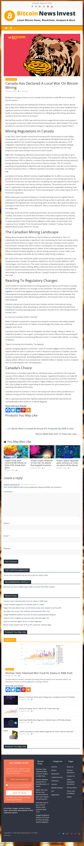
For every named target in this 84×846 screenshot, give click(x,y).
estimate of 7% (11, 203)
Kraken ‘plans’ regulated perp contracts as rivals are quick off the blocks (67, 463)
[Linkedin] (18, 410)
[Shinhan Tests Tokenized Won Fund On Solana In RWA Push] (42, 645)
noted (7, 334)
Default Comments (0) (12, 484)
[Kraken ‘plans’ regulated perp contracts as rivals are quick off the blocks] (67, 446)
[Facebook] (8, 410)
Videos (69, 797)
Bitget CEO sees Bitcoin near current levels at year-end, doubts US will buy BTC (33, 608)
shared (71, 321)
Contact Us (71, 776)
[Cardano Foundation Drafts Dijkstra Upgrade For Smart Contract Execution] (11, 731)
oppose (28, 291)
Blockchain (55, 774)
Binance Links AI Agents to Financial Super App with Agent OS (26, 618)
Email (7, 536)
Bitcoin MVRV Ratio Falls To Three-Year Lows (57, 434)
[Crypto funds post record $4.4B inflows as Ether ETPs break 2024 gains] (16, 446)
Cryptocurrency (11, 79)
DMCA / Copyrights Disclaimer (71, 781)
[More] (28, 410)
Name (7, 523)
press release (38, 354)
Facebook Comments (28, 484)
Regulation (9, 669)
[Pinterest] (23, 410)
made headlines (44, 176)
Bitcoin (53, 770)
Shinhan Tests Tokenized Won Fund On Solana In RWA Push (26, 601)
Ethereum (55, 781)
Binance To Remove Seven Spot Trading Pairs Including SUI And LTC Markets (47, 697)
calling (40, 221)
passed (68, 294)
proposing (25, 310)
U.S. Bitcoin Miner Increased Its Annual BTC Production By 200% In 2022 (39, 428)
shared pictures (27, 248)
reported (44, 139)
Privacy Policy (72, 788)
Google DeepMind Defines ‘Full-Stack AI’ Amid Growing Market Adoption (30, 615)
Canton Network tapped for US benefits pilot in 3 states (24, 604)
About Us (70, 767)
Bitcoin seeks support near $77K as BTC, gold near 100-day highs (27, 625)
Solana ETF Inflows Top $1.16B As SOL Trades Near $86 (39, 709)
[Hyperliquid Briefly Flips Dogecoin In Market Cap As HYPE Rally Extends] (11, 719)
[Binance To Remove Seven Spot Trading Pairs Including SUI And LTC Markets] (11, 696)
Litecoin (54, 784)
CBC (7, 171)
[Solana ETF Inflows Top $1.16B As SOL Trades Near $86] (11, 708)
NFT (52, 791)
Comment (8, 492)
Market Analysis (57, 788)
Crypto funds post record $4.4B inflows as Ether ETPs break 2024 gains (15, 464)
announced (39, 155)
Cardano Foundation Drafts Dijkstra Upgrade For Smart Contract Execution (46, 732)
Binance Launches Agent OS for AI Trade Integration (23, 621)
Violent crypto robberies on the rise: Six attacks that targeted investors (42, 463)
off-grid (49, 113)
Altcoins (54, 767)
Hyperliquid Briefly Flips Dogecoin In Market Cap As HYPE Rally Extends (45, 720)
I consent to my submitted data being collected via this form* (19, 786)
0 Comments (24, 91)
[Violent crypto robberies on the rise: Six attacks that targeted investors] (42, 446)
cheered (17, 297)
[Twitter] (13, 410)
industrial (28, 113)
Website (7, 548)
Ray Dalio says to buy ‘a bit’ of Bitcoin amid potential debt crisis (27, 611)
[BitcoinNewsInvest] (6, 28)
